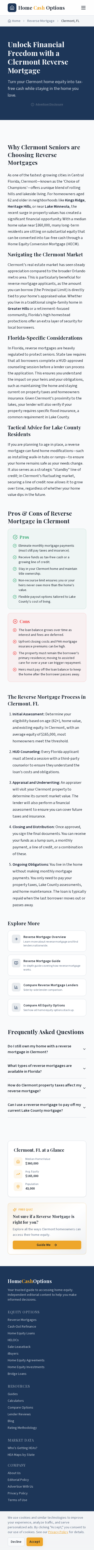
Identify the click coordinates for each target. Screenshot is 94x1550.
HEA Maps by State (21, 1454)
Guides (13, 1394)
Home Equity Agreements (26, 1360)
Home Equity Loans (21, 1333)
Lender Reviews (19, 1414)
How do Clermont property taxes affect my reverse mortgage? (44, 1088)
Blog (11, 1421)
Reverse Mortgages (22, 1319)
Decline (16, 1541)
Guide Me (44, 1245)
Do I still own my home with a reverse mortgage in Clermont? (39, 1049)
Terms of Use (17, 1500)
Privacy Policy (58, 1532)
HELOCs (13, 1340)
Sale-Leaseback (19, 1346)
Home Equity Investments (26, 1367)
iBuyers (13, 1353)
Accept (34, 1541)
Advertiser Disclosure (49, 104)
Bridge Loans (17, 1373)
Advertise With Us (20, 1486)
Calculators (16, 1400)
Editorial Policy (18, 1479)
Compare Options (20, 1407)
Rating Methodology (22, 1427)
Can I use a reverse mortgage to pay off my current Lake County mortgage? (44, 1107)
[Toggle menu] (83, 8)
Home (16, 21)
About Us (14, 1473)
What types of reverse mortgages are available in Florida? (40, 1068)
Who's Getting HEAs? (22, 1448)
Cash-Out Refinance (22, 1326)
